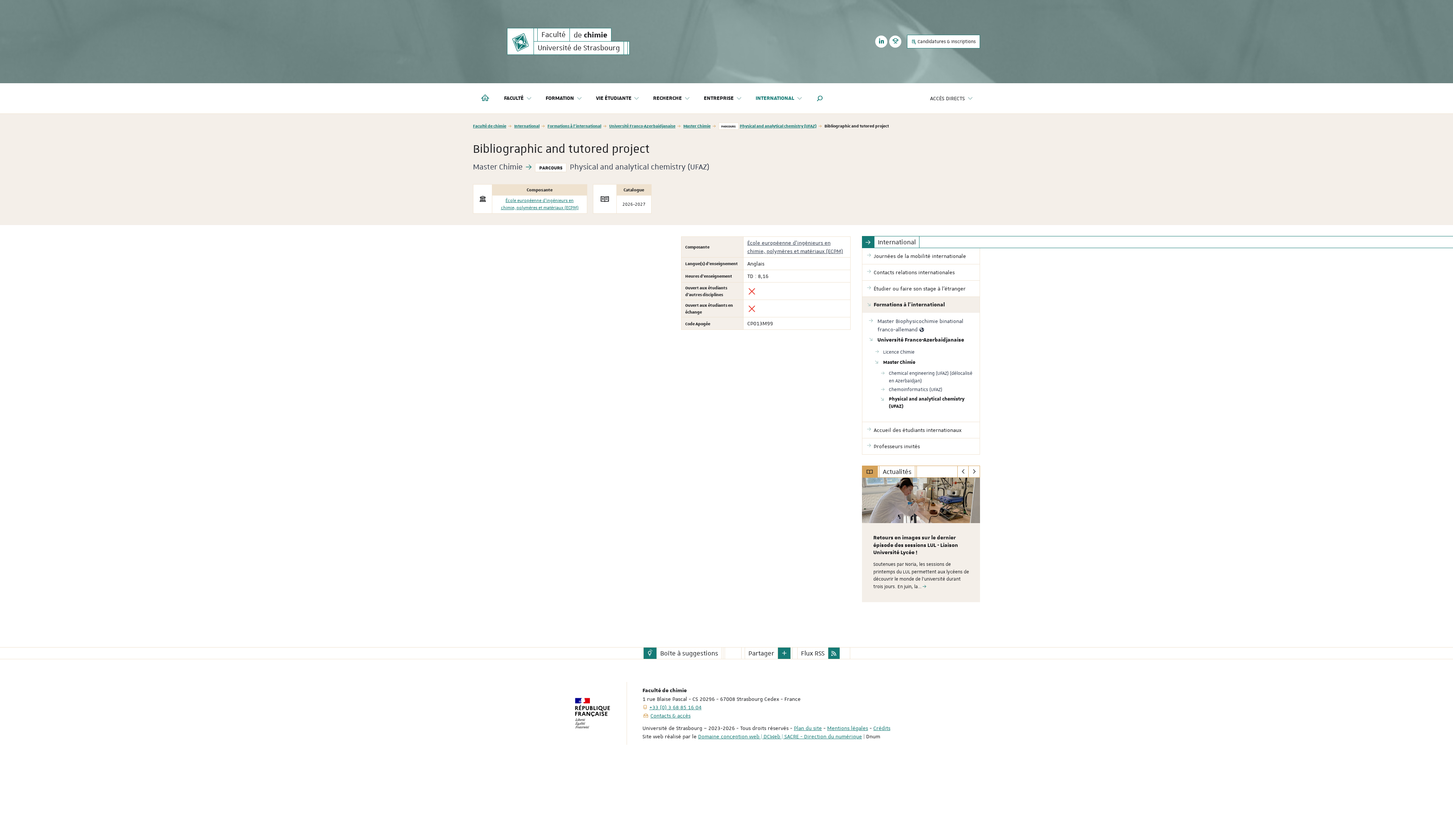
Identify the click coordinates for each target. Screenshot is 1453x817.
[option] (921, 540)
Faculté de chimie (489, 126)
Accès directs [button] (947, 98)
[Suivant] (974, 472)
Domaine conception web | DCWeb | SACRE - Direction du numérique (780, 736)
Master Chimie (697, 126)
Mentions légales (847, 728)
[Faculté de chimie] (520, 41)
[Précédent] (963, 472)
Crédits (881, 728)
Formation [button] (560, 98)
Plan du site (808, 728)
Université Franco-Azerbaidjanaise (642, 126)
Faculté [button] (514, 98)
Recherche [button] (667, 98)
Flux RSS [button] (813, 653)
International (527, 126)
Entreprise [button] (719, 98)
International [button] (775, 98)
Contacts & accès (670, 715)
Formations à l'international (574, 126)
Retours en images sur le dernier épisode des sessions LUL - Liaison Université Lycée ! (915, 545)
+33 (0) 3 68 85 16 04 (675, 707)
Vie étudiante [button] (614, 98)
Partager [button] (761, 653)
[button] (820, 98)
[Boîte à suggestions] (650, 653)
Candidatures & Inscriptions (946, 42)
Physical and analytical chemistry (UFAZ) (778, 126)
